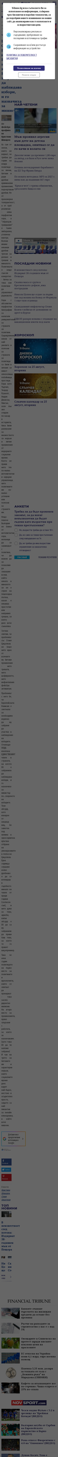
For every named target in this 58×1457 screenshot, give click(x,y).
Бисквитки (12, 58)
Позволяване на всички (29, 68)
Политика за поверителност (21, 55)
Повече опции (29, 75)
